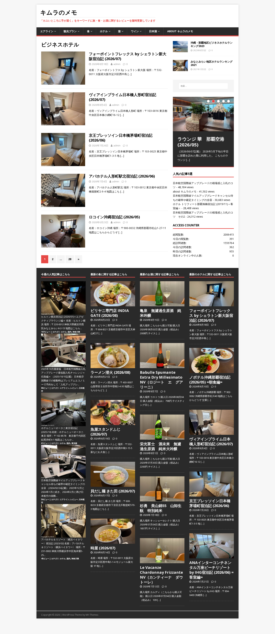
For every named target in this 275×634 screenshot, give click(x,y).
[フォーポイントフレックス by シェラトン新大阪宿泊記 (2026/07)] (211, 304)
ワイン (135, 31)
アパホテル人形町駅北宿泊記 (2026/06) (122, 176)
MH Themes (92, 614)
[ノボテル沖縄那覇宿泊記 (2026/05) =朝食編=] (211, 371)
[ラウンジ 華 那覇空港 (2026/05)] (203, 114)
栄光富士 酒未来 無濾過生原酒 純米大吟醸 (160, 446)
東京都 (74, 443)
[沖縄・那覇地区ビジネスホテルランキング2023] (180, 50)
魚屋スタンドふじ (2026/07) (105, 432)
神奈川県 (76, 331)
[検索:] (203, 86)
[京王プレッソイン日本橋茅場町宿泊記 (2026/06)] (211, 494)
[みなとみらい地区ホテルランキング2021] (180, 69)
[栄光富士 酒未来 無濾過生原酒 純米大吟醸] (162, 437)
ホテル (104, 31)
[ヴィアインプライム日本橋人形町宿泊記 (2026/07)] (211, 432)
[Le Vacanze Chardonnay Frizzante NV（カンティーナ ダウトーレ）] (162, 561)
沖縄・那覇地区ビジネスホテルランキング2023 (212, 44)
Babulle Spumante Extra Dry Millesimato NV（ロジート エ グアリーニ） (161, 379)
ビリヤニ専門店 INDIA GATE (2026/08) (110, 313)
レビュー (74, 388)
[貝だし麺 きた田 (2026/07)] (113, 484)
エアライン (46, 31)
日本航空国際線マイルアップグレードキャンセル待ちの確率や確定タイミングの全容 (63, 484)
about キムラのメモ (180, 31)
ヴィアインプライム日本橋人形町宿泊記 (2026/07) (122, 97)
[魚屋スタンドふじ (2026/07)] (113, 423)
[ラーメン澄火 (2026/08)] (113, 366)
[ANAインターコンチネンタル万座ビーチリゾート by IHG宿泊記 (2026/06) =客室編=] (211, 556)
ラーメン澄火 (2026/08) (110, 372)
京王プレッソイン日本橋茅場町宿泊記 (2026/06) (120, 138)
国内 (69, 331)
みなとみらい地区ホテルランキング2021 (212, 63)
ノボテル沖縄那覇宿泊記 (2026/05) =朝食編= (209, 380)
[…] (130, 74)
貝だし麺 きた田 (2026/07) (113, 491)
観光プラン (70, 31)
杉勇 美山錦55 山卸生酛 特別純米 (160, 508)
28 (69, 259)
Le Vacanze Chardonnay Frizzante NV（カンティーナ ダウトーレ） (161, 575)
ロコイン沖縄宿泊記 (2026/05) (114, 216)
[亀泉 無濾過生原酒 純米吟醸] (162, 304)
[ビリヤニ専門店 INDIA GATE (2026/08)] (113, 304)
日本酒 (153, 31)
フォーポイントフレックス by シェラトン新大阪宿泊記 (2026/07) (127, 56)
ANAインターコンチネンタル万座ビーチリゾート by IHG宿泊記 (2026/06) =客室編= (211, 570)
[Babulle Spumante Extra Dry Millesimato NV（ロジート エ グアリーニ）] (162, 366)
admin (116, 64)
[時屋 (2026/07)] (113, 541)
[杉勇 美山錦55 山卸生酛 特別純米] (162, 499)
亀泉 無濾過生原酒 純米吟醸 (160, 313)
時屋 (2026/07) (103, 547)
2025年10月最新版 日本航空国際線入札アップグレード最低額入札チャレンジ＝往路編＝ (63, 372)
